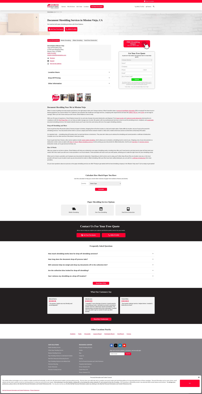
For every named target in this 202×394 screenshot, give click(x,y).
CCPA (142, 112)
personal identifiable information (126, 110)
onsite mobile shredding (88, 140)
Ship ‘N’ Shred (73, 142)
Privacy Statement (34, 390)
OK (190, 383)
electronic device (144, 142)
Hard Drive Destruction (90, 40)
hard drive (135, 142)
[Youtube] (124, 345)
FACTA (135, 112)
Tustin (80, 334)
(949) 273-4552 (51, 53)
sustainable (150, 120)
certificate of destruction (139, 158)
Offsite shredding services (85, 142)
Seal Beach (120, 334)
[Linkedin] (120, 345)
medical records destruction (134, 118)
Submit (137, 79)
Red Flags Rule (63, 120)
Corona (129, 334)
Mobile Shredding (66, 40)
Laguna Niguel (97, 334)
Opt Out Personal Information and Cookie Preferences (15, 390)
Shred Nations (50, 12)
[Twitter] (115, 345)
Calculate (101, 189)
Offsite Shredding (77, 40)
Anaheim (72, 334)
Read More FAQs (101, 283)
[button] (199, 377)
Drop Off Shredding (53, 40)
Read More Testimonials (101, 319)
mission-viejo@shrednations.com (56, 55)
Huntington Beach (109, 334)
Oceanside (87, 334)
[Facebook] (111, 345)
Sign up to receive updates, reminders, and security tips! (125, 350)
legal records (120, 118)
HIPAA (131, 112)
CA (54, 12)
